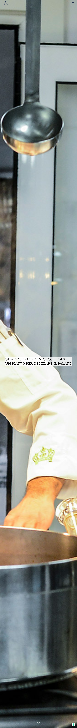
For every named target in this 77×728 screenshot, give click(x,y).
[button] (73, 3)
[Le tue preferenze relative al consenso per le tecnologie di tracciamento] (73, 724)
